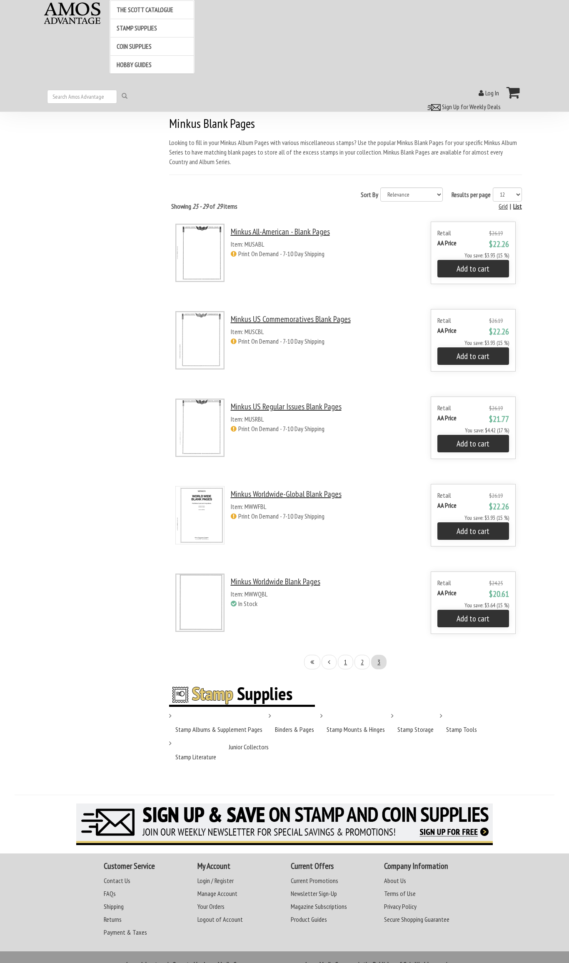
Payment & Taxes (125, 932)
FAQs (110, 893)
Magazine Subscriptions (319, 906)
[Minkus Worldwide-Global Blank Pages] (200, 522)
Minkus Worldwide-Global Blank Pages (286, 494)
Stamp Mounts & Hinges (356, 729)
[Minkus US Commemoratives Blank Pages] (200, 347)
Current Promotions (314, 880)
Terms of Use (400, 893)
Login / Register (215, 880)
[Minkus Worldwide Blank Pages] (200, 610)
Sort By (369, 194)
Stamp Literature (195, 757)
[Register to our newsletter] (284, 824)
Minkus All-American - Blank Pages (280, 231)
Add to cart (473, 268)
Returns (113, 919)
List (517, 206)
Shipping (114, 906)
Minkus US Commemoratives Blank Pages (291, 319)
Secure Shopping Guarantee (416, 919)
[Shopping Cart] (513, 92)
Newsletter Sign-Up (314, 893)
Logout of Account (220, 919)
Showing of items (204, 206)
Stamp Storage (415, 729)
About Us (395, 880)
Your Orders (211, 906)
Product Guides (309, 919)
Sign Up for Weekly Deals (471, 106)
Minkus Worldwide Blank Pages (275, 581)
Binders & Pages (294, 729)
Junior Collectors (249, 747)
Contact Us (117, 880)
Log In (491, 93)
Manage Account (217, 893)
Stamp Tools (461, 729)
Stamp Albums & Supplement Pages (218, 729)
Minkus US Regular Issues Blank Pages (286, 406)
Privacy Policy (400, 906)
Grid (503, 206)
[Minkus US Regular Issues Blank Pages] (200, 435)
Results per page (471, 194)
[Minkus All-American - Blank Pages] (200, 260)
